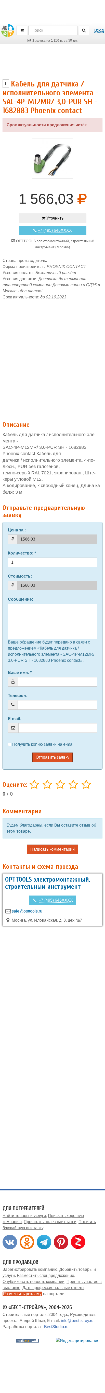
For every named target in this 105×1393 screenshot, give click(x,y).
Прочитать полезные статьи (50, 1222)
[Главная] (7, 30)
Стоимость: (20, 576)
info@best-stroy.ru (77, 1320)
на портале (33, 1294)
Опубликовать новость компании (33, 1281)
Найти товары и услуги (24, 1215)
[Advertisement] (52, 357)
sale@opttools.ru (27, 911)
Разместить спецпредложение (45, 1275)
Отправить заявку (52, 757)
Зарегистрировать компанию (30, 1269)
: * (22, 553)
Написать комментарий (52, 849)
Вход (99, 30)
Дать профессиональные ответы (53, 1287)
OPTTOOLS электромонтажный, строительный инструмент (47, 883)
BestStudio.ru (56, 1327)
